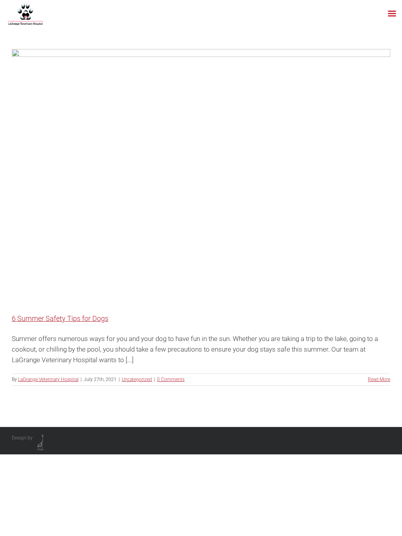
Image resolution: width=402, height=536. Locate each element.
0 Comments (171, 379)
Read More (379, 379)
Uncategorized (137, 379)
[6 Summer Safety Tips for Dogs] (201, 175)
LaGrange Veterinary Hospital (48, 379)
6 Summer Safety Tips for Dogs (60, 318)
